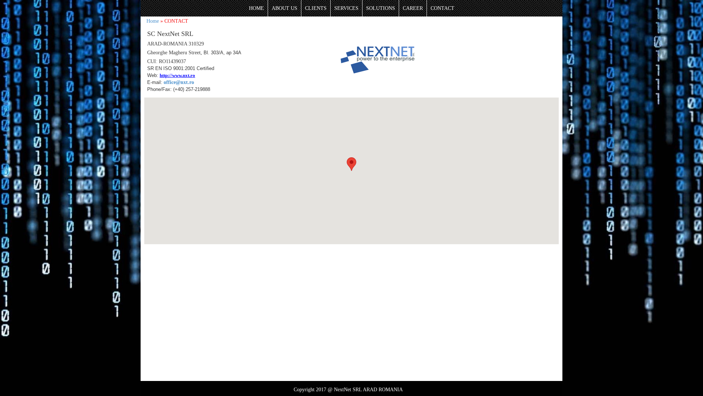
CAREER (413, 8)
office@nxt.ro (179, 82)
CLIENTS (316, 8)
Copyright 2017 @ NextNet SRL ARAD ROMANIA (348, 389)
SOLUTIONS (380, 8)
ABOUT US (284, 8)
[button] (351, 164)
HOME (256, 8)
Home (152, 21)
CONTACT (442, 8)
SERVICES (346, 8)
